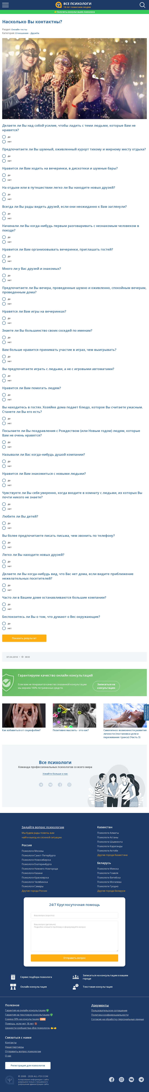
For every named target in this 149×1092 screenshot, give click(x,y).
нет (9, 141)
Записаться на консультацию (106, 686)
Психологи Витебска (108, 877)
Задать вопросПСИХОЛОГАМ (146, 712)
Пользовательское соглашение (109, 1010)
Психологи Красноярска (35, 877)
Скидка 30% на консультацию (22, 1019)
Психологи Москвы (33, 851)
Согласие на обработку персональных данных (117, 1019)
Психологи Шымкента (110, 841)
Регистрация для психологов (28, 1065)
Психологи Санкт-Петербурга (38, 855)
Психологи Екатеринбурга (37, 864)
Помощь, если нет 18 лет (19, 1023)
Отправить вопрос (74, 958)
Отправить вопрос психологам (23, 1051)
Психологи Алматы (108, 832)
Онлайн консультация (33, 986)
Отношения (21, 33)
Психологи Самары (32, 886)
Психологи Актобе (107, 850)
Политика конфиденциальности (109, 1014)
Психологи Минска (108, 868)
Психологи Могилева (109, 882)
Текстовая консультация (97, 986)
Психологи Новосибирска (36, 859)
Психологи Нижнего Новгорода (40, 868)
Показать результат (24, 638)
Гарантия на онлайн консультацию (25, 1010)
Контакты (10, 1042)
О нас (8, 1055)
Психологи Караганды (109, 846)
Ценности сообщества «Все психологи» (27, 1028)
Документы (100, 1005)
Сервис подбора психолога (36, 977)
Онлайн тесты (19, 29)
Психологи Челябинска (35, 882)
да (9, 136)
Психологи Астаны (107, 837)
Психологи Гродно (107, 886)
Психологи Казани (32, 873)
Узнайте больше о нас (55, 773)
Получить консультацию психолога (74, 11)
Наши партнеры (14, 1047)
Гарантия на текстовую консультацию (27, 1014)
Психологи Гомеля (107, 873)
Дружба (34, 33)
